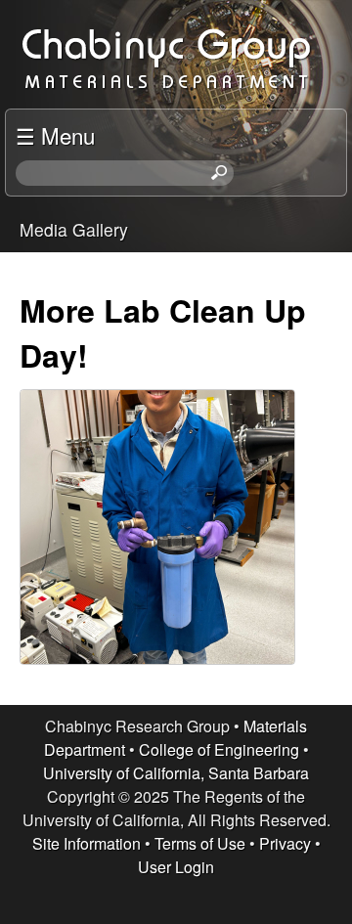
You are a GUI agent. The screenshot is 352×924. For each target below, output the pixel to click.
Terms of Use (199, 843)
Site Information (86, 843)
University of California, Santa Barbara (176, 773)
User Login (176, 867)
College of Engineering (219, 749)
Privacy (285, 843)
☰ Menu (55, 135)
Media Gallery (74, 229)
